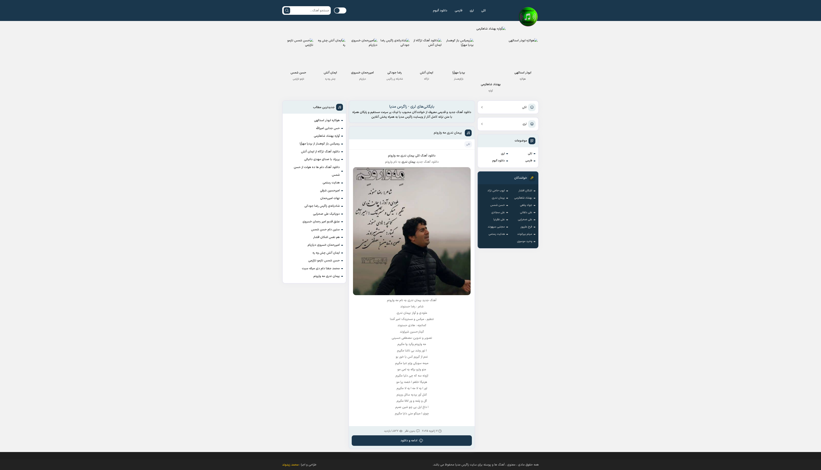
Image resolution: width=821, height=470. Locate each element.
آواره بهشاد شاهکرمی (327, 136)
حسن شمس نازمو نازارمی (324, 260)
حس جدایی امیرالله (328, 128)
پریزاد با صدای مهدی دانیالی (322, 159)
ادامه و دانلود (408, 440)
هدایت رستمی (497, 234)
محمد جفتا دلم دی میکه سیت (321, 268)
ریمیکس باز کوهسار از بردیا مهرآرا (320, 143)
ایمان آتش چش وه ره (326, 253)
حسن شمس (497, 205)
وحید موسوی (524, 241)
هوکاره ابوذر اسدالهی (327, 120)
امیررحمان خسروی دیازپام (324, 245)
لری (472, 10)
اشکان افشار (525, 191)
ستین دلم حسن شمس (325, 229)
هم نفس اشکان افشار (326, 237)
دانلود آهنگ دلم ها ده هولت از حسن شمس (317, 171)
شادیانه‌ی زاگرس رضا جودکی (322, 206)
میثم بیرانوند (524, 234)
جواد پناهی (526, 205)
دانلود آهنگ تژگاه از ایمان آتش (320, 151)
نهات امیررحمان (330, 198)
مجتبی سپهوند (496, 227)
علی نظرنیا (499, 219)
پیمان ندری (498, 198)
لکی (483, 10)
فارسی (458, 10)
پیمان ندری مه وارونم (448, 132)
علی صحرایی (525, 219)
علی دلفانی (526, 212)
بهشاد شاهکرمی (523, 198)
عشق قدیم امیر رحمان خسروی (321, 221)
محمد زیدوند (290, 465)
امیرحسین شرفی (330, 190)
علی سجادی (498, 212)
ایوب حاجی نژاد (496, 191)
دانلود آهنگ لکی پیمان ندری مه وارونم (412, 155)
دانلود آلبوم (440, 10)
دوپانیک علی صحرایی (326, 214)
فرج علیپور (526, 227)
